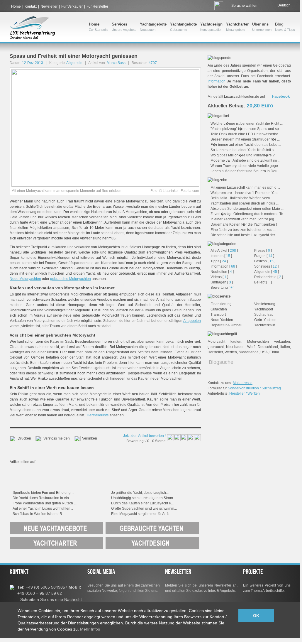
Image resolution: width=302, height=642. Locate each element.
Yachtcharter (237, 26)
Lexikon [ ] (264, 261)
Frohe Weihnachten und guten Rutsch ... (45, 503)
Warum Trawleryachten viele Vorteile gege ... (246, 166)
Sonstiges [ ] (266, 266)
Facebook (281, 96)
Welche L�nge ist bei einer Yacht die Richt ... (247, 123)
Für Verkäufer (72, 6)
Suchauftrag (264, 314)
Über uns (262, 26)
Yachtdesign (211, 26)
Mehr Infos (90, 629)
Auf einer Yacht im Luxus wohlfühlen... (43, 508)
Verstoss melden (56, 438)
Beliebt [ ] (263, 282)
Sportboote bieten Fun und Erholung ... (43, 493)
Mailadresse (242, 383)
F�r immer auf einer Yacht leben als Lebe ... (246, 145)
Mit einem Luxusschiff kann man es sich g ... (245, 187)
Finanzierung (221, 304)
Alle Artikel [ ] (224, 251)
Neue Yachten (222, 320)
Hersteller (215, 352)
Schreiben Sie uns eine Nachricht (51, 599)
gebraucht (216, 347)
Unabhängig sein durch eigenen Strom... (143, 498)
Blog (285, 26)
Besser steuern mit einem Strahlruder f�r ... (245, 139)
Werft (251, 347)
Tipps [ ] (219, 261)
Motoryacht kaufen (224, 341)
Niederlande (249, 352)
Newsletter (48, 6)
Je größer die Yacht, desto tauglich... (140, 493)
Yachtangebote (153, 26)
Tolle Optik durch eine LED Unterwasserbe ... (246, 134)
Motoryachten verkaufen (268, 341)
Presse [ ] (263, 251)
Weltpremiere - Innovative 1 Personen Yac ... (246, 193)
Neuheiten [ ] (222, 272)
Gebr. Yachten (265, 320)
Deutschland (268, 347)
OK (256, 615)
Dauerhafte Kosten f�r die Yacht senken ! (244, 224)
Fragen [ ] (264, 256)
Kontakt (31, 6)
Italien (285, 347)
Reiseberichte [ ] (268, 277)
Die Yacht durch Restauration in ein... (42, 498)
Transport (218, 314)
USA (264, 352)
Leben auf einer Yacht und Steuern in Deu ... (246, 171)
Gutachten (219, 309)
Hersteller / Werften (244, 393)
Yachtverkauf (264, 325)
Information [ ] (224, 266)
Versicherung (264, 304)
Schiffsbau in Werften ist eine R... (39, 514)
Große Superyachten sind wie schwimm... (144, 508)
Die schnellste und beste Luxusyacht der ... (245, 235)
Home (16, 6)
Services (124, 26)
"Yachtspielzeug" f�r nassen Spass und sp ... (246, 129)
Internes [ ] (221, 256)
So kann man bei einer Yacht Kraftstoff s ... (244, 150)
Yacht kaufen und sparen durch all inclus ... (245, 203)
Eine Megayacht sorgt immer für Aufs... (141, 514)
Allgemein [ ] (266, 272)
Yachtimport (263, 309)
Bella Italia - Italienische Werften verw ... (242, 198)
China (274, 352)
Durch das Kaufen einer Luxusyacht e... (142, 503)
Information (216, 81)
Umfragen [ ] (222, 282)
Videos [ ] (219, 277)
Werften (231, 352)
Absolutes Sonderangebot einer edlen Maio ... (247, 209)
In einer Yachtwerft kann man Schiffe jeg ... (244, 219)
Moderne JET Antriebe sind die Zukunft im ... (245, 160)
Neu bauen (235, 347)
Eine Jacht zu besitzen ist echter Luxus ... (243, 230)
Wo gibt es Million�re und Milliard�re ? (243, 155)
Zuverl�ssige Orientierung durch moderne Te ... (249, 214)
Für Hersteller (97, 6)
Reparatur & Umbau (226, 325)
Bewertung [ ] (222, 287)
